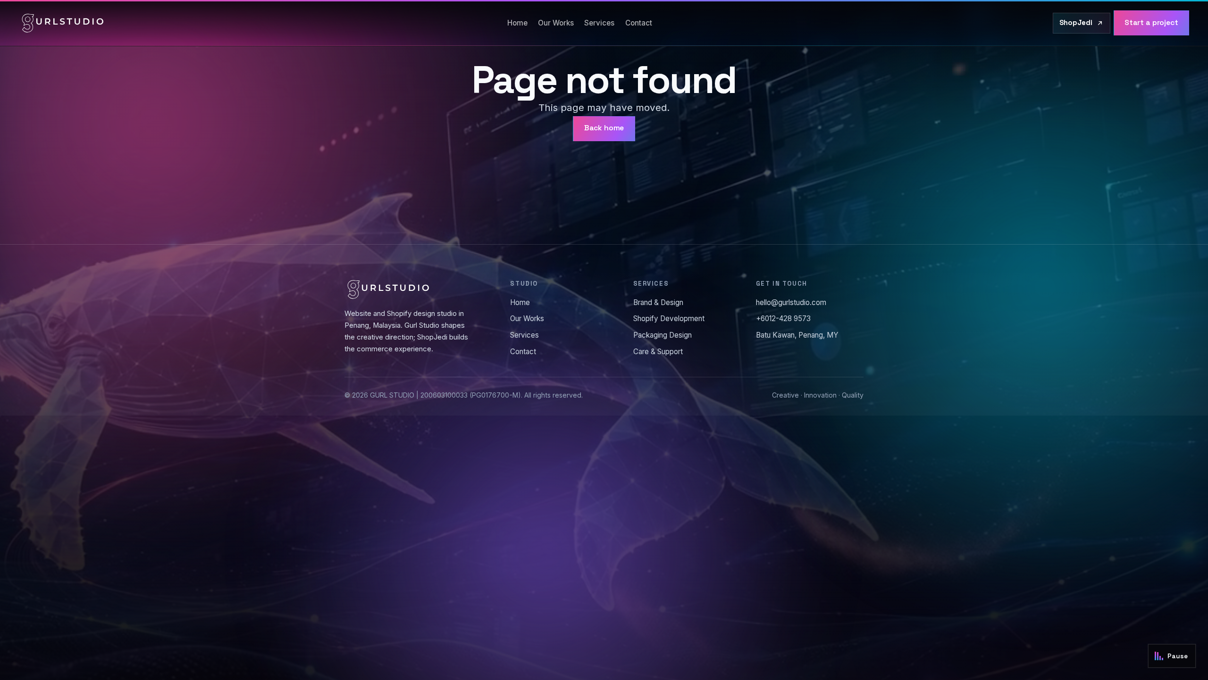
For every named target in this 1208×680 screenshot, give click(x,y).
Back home (604, 128)
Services (599, 22)
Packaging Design (662, 335)
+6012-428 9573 (783, 318)
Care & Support (658, 351)
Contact (638, 22)
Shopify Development (669, 318)
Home (517, 22)
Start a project (1151, 22)
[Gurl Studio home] (63, 23)
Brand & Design (658, 302)
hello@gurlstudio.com (791, 302)
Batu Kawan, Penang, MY (797, 335)
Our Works (556, 22)
